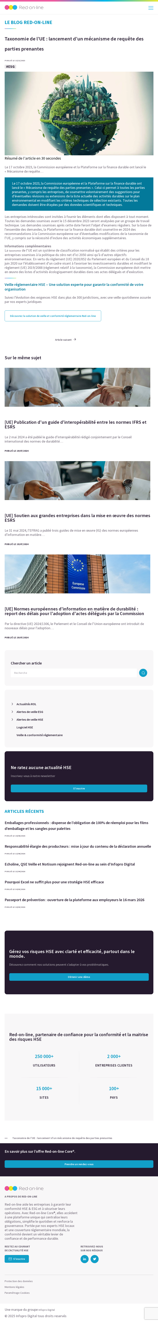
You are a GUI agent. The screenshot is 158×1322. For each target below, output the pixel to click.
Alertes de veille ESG (30, 712)
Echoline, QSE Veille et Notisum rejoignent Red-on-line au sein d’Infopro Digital (70, 864)
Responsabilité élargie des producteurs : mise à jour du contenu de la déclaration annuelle (78, 846)
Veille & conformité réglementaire (40, 735)
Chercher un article (26, 663)
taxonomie (15, 250)
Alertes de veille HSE (30, 719)
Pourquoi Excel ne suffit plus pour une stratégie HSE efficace (54, 881)
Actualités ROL (26, 704)
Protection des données (19, 1281)
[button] (148, 1311)
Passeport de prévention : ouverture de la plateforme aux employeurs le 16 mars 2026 (74, 899)
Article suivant (63, 339)
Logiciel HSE (25, 727)
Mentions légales (14, 1287)
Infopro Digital (47, 1310)
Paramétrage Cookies (17, 1292)
